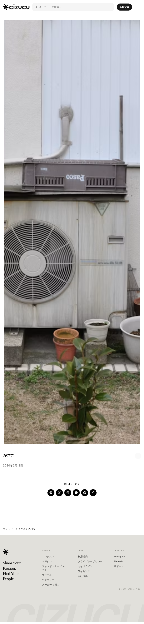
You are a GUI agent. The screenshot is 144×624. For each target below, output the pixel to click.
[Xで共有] (59, 492)
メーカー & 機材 (51, 584)
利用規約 (83, 556)
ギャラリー (48, 579)
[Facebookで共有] (76, 492)
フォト (6, 529)
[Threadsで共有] (67, 492)
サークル (47, 574)
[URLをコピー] (93, 492)
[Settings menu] (137, 7)
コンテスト (48, 556)
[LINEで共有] (50, 492)
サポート (119, 566)
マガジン (47, 561)
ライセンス (84, 571)
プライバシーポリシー (90, 561)
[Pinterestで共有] (84, 492)
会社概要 (83, 576)
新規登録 (124, 7)
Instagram (119, 556)
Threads (118, 561)
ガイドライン (85, 566)
